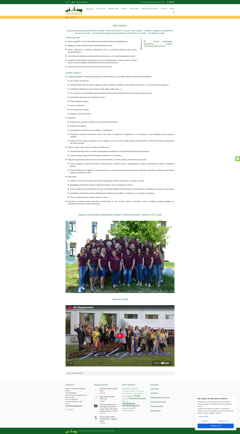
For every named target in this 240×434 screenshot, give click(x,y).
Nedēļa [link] (137, 396)
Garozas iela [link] (134, 388)
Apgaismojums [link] (126, 388)
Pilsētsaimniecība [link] (137, 398)
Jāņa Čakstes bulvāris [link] (127, 393)
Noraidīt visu (223, 421)
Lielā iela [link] (140, 393)
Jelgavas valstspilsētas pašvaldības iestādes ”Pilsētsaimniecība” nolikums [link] (158, 43)
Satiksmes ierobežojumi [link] (130, 404)
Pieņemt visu (215, 426)
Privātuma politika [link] (156, 406)
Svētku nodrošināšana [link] (128, 410)
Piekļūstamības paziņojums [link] (160, 397)
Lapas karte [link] (154, 389)
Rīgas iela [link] (124, 401)
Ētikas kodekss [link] (155, 411)
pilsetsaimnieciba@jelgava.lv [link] (81, 2)
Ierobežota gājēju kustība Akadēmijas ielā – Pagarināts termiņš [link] (108, 419)
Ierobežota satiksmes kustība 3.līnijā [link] (108, 390)
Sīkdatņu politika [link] (203, 416)
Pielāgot (205, 421)
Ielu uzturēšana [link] (140, 391)
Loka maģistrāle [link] (127, 396)
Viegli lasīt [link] (154, 393)
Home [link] (67, 17)
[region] (215, 412)
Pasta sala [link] (125, 399)
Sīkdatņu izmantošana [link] (158, 402)
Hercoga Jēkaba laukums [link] (128, 391)
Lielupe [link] (135, 393)
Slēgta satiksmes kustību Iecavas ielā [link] (106, 398)
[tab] (120, 373)
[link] (237, 158)
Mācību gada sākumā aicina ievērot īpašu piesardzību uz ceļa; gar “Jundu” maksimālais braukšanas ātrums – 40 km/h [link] (108, 408)
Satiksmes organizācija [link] (128, 408)
